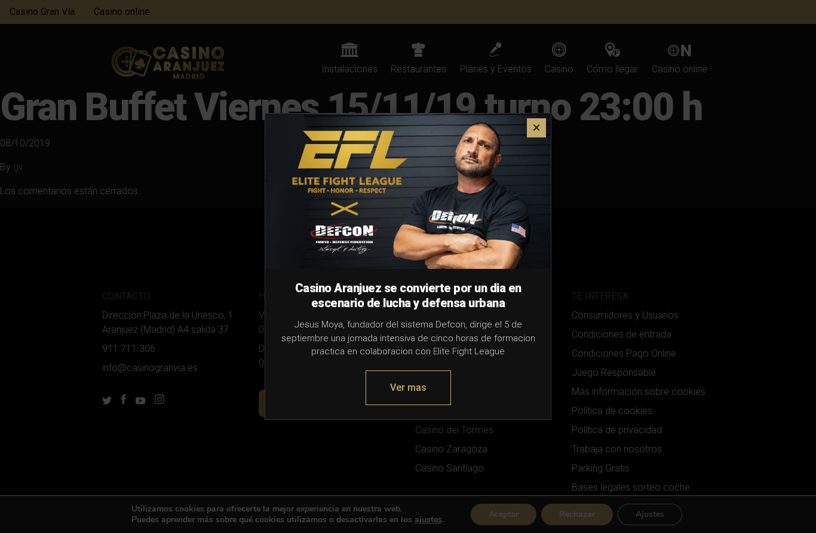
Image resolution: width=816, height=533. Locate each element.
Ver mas (408, 387)
